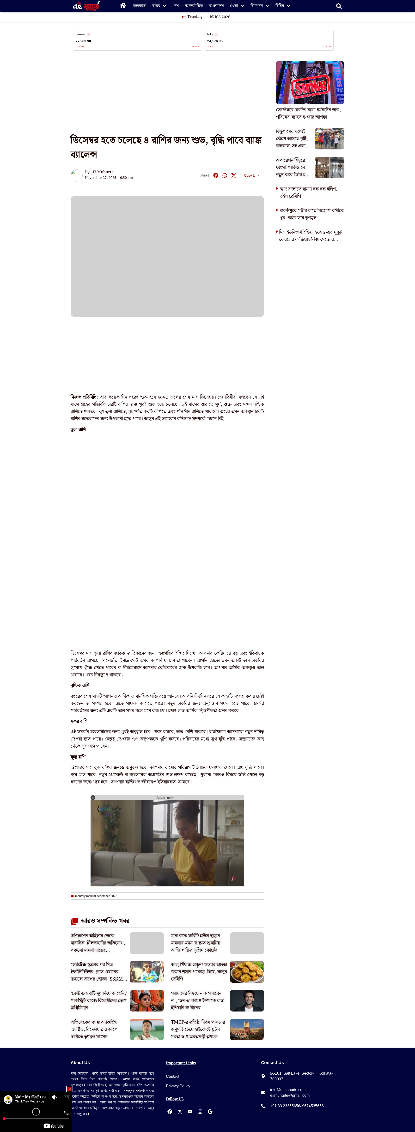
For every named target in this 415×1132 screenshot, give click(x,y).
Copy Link (251, 174)
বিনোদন (256, 5)
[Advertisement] (19, 86)
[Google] (210, 1111)
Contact (172, 1076)
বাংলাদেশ (216, 5)
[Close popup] (69, 1089)
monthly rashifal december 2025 (96, 896)
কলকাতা (139, 5)
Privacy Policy (178, 1086)
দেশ (176, 5)
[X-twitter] (180, 1111)
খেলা (234, 5)
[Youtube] (190, 1111)
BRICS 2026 (220, 17)
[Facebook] (170, 1111)
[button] (216, 175)
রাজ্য (156, 5)
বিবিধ (279, 5)
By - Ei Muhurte (99, 172)
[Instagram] (200, 1111)
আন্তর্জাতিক (194, 5)
